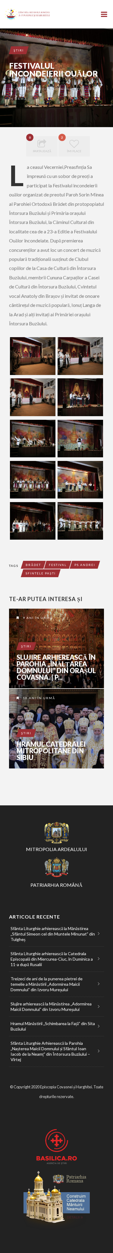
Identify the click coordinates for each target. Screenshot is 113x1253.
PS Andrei (84, 565)
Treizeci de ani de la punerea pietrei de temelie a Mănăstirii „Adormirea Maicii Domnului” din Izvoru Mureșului (47, 984)
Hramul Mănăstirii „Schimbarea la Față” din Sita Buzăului (53, 1026)
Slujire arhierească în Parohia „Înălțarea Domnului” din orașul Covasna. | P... (56, 667)
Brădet (33, 565)
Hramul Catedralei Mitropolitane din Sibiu (51, 751)
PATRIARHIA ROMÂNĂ (56, 885)
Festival (58, 565)
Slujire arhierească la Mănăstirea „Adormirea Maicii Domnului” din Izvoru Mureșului (51, 1006)
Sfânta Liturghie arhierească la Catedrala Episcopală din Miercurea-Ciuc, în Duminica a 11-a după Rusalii (52, 959)
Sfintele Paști (41, 573)
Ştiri (19, 50)
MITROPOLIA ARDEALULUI (56, 849)
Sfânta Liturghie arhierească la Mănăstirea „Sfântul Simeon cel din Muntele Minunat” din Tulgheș (53, 934)
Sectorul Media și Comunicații (48, 89)
